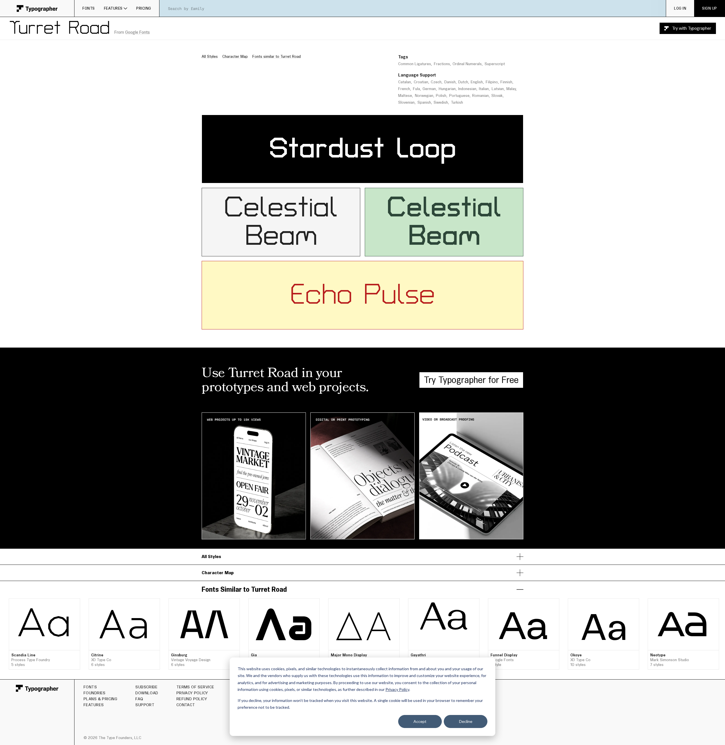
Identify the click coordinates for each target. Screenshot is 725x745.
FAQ (139, 698)
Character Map (235, 56)
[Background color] (389, 177)
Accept (420, 721)
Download (146, 692)
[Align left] (356, 177)
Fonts (88, 8)
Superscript (495, 63)
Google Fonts (137, 32)
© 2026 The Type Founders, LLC (112, 737)
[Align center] (365, 177)
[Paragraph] (341, 177)
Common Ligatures (414, 63)
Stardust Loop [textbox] (362, 149)
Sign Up (709, 8)
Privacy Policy (397, 689)
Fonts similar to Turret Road (276, 56)
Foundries (95, 692)
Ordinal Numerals (467, 63)
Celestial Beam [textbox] (286, 222)
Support (144, 704)
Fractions (442, 63)
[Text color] (386, 177)
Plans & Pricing (100, 698)
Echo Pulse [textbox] (362, 295)
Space (475, 120)
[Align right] (373, 177)
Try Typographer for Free (471, 379)
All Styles (210, 56)
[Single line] (325, 177)
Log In (680, 8)
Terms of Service (195, 686)
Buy (70, 617)
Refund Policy (191, 698)
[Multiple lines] (333, 177)
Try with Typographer (691, 28)
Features (113, 8)
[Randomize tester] (399, 177)
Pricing (143, 8)
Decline (465, 721)
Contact (185, 704)
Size (421, 120)
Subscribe (146, 686)
